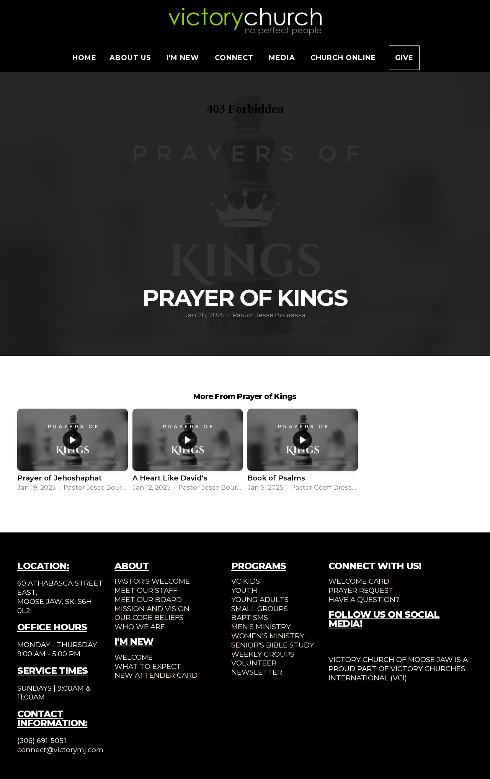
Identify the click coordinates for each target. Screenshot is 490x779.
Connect (235, 58)
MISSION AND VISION (151, 608)
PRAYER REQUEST (361, 590)
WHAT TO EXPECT (147, 666)
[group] (72, 450)
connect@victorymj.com (60, 749)
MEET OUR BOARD (148, 599)
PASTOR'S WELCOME (152, 581)
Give (404, 58)
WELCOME (133, 657)
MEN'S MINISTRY (261, 626)
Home (84, 58)
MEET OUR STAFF (145, 590)
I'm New (184, 58)
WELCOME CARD (358, 581)
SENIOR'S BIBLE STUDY (272, 645)
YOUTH (244, 590)
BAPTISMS (249, 617)
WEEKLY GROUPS (262, 654)
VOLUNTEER (253, 663)
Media (283, 58)
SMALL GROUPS (259, 608)
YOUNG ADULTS (260, 599)
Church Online (343, 58)
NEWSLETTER (256, 672)
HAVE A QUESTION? (363, 599)
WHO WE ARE (139, 626)
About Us (131, 58)
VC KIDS (245, 581)
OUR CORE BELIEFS (148, 617)
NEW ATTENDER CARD (156, 675)
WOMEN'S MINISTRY (267, 635)
